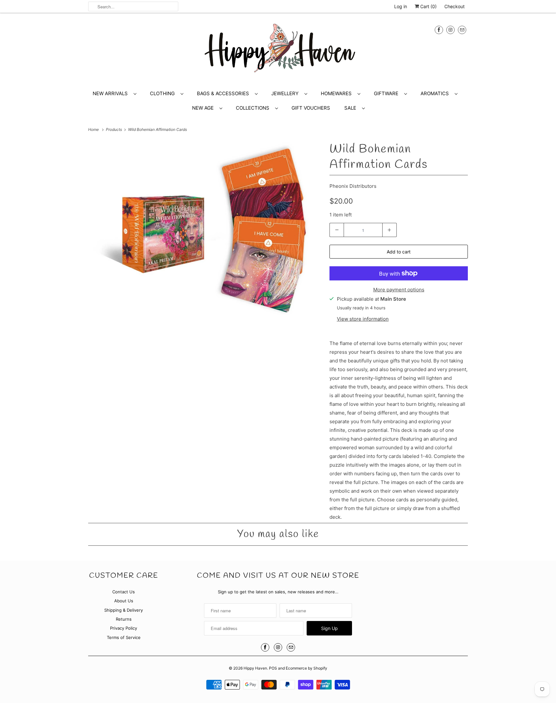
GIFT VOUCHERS (311, 108)
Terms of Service (124, 637)
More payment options (398, 290)
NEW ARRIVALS (111, 93)
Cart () (428, 6)
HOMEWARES (337, 93)
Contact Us (123, 591)
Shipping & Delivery (123, 610)
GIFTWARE (387, 93)
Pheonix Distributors (352, 186)
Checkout (454, 6)
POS (273, 668)
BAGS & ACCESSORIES (224, 93)
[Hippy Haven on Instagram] (450, 30)
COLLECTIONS (254, 108)
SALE (351, 108)
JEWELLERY (286, 93)
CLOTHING (163, 93)
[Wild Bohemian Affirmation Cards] (205, 229)
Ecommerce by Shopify (306, 668)
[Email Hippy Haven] (462, 30)
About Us (123, 600)
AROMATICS (436, 93)
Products (114, 129)
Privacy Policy (123, 628)
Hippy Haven (255, 668)
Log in (400, 6)
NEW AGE (204, 108)
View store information (363, 319)
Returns (124, 619)
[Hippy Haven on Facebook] (439, 30)
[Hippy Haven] (278, 51)
